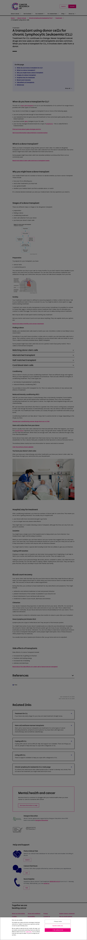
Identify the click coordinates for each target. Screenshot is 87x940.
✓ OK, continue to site (57, 930)
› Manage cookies (57, 921)
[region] (43, 928)
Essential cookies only (58, 925)
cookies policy (29, 931)
